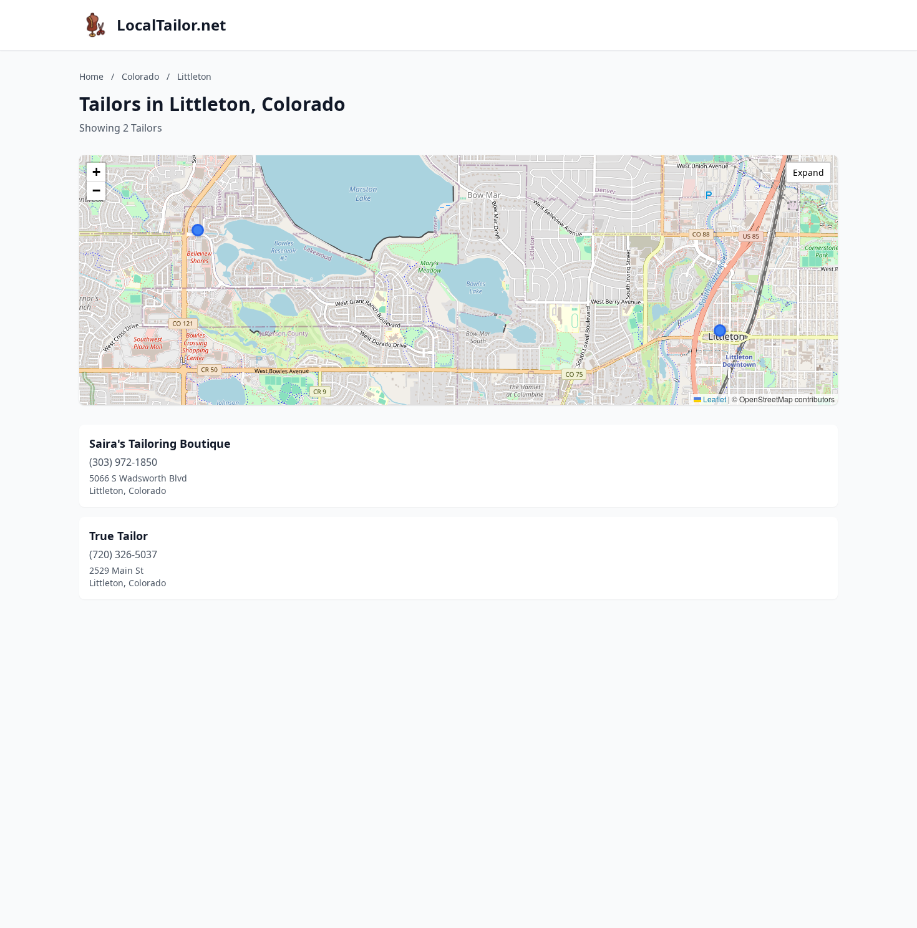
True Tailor (118, 535)
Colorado (140, 76)
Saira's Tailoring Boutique (160, 443)
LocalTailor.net (171, 25)
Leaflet (713, 399)
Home (91, 76)
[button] (198, 230)
